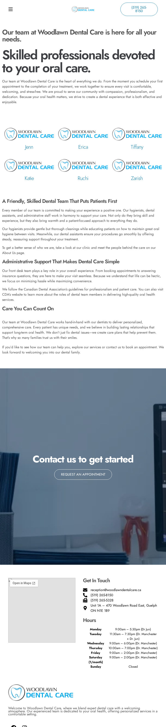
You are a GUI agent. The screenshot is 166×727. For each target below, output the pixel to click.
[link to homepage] (83, 9)
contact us (113, 347)
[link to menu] (27, 9)
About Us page (13, 252)
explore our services (86, 347)
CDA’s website (12, 294)
